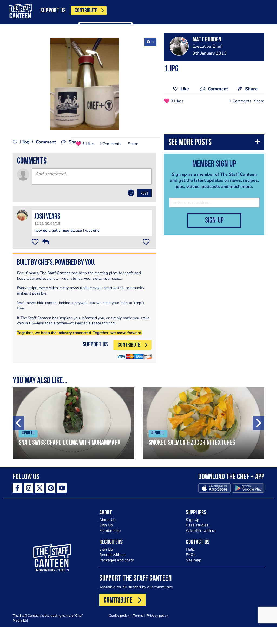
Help (190, 549)
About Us (107, 519)
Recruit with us (112, 554)
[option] (84, 84)
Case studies (197, 525)
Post (144, 193)
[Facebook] (17, 488)
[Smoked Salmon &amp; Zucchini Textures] (203, 423)
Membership (110, 530)
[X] (39, 488)
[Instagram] (28, 488)
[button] (214, 143)
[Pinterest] (50, 488)
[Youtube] (62, 488)
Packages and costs (116, 560)
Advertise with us (201, 530)
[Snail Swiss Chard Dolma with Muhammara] (73, 423)
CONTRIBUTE (86, 11)
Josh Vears (47, 216)
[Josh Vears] (22, 215)
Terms (138, 615)
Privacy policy (157, 615)
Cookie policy (119, 615)
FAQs (190, 554)
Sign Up (106, 525)
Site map (193, 560)
